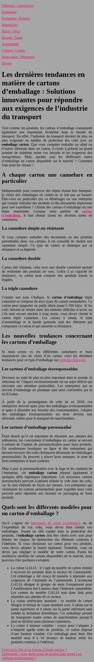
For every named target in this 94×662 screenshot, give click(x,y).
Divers (6, 63)
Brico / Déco (11, 31)
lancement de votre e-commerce (56, 523)
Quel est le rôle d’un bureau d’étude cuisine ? (34, 650)
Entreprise (9, 12)
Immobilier (10, 25)
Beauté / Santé (12, 38)
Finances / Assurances (18, 6)
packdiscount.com (72, 360)
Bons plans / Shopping (18, 57)
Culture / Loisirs (13, 50)
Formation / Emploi (16, 18)
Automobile (10, 44)
